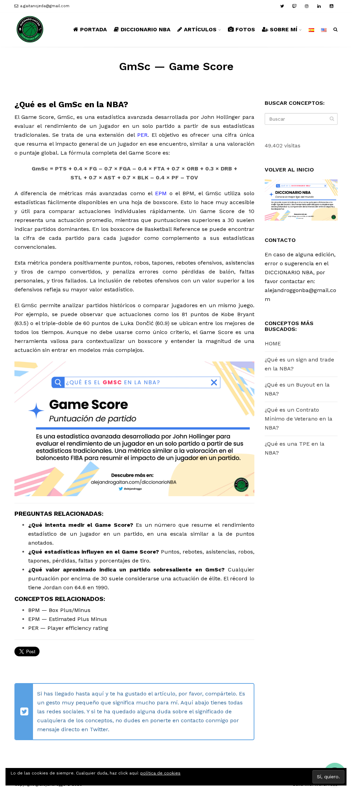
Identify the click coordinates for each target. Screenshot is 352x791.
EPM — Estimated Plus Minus (67, 619)
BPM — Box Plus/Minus (59, 610)
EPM (161, 193)
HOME (273, 343)
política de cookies (160, 773)
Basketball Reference (172, 229)
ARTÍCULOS (200, 29)
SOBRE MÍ (283, 29)
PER (142, 135)
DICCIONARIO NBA (145, 29)
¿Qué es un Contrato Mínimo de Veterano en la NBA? (298, 418)
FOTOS (245, 29)
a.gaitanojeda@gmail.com (44, 6)
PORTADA (93, 29)
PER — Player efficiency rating (68, 628)
